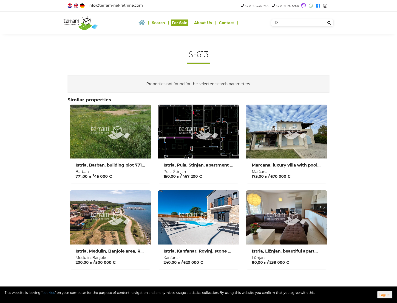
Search (158, 23)
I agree (384, 295)
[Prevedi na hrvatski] (70, 5)
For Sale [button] (179, 23)
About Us (203, 23)
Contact (226, 23)
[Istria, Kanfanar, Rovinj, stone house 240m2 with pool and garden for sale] (198, 217)
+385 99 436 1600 (256, 5)
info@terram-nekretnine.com (115, 5)
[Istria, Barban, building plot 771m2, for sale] (110, 132)
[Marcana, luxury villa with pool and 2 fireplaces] (286, 132)
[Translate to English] (76, 5)
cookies (49, 293)
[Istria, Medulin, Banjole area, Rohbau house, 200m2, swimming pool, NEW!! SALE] (110, 217)
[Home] (141, 23)
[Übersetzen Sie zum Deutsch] (82, 5)
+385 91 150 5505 (287, 5)
